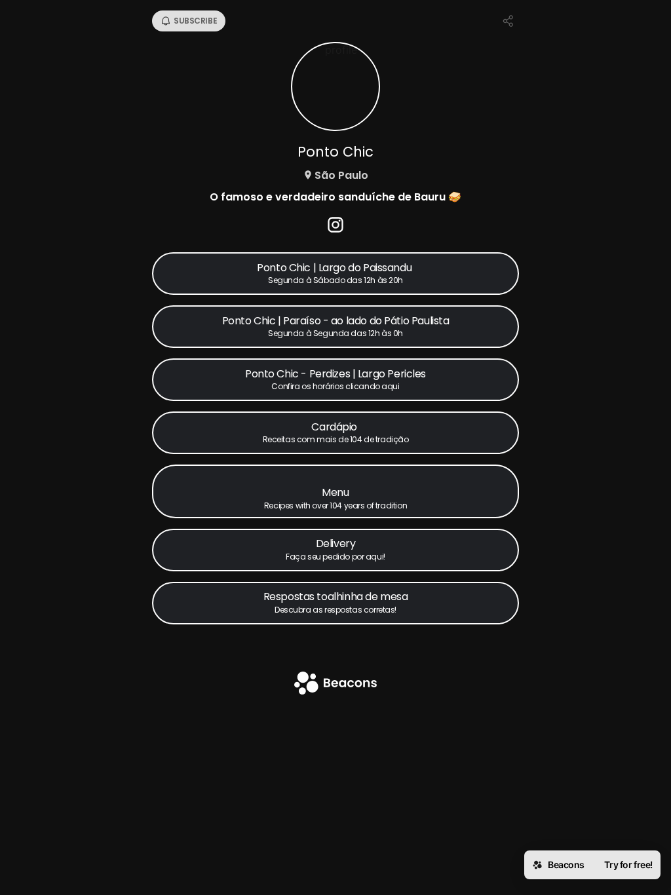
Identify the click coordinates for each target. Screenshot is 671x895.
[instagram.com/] (335, 226)
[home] (335, 684)
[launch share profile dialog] (508, 20)
